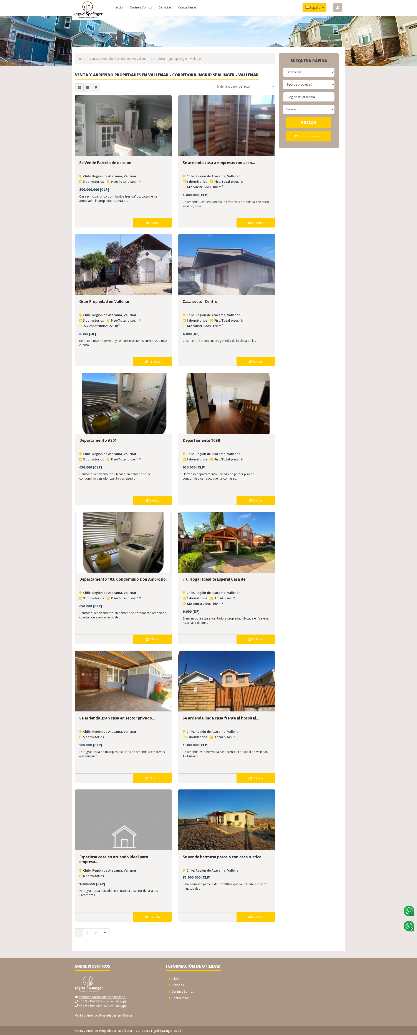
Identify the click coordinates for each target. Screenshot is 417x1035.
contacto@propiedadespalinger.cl (102, 997)
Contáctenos (187, 7)
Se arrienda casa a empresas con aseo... (219, 162)
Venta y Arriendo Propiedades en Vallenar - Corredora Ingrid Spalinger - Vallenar (145, 58)
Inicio (119, 7)
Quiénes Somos (141, 7)
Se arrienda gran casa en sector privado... (117, 718)
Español (315, 7)
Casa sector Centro (200, 301)
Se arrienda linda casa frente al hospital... (221, 718)
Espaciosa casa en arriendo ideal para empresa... (113, 859)
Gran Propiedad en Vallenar (104, 301)
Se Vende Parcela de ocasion (105, 162)
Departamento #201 (98, 440)
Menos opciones (310, 136)
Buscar (308, 122)
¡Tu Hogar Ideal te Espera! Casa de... (216, 579)
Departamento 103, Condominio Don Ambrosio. (123, 579)
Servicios (165, 7)
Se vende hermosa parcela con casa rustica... (224, 856)
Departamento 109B (201, 440)
